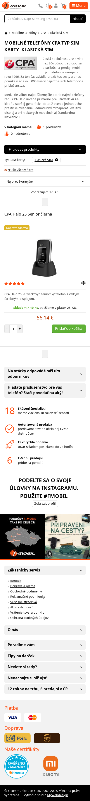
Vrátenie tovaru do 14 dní (28, 612)
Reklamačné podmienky (27, 596)
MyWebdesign (57, 795)
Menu (81, 5)
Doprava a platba (22, 586)
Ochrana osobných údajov (29, 618)
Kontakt (15, 581)
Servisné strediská (23, 602)
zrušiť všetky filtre (20, 170)
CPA (43, 33)
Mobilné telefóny (24, 33)
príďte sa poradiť (30, 463)
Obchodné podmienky (26, 591)
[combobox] (44, 181)
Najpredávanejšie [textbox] (20, 181)
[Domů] (5, 33)
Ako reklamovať (21, 607)
